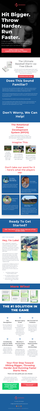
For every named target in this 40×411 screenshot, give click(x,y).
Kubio (29, 408)
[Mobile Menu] (20, 10)
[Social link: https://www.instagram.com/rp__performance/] (19, 406)
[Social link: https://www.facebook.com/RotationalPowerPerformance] (17, 406)
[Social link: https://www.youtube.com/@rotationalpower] (21, 406)
